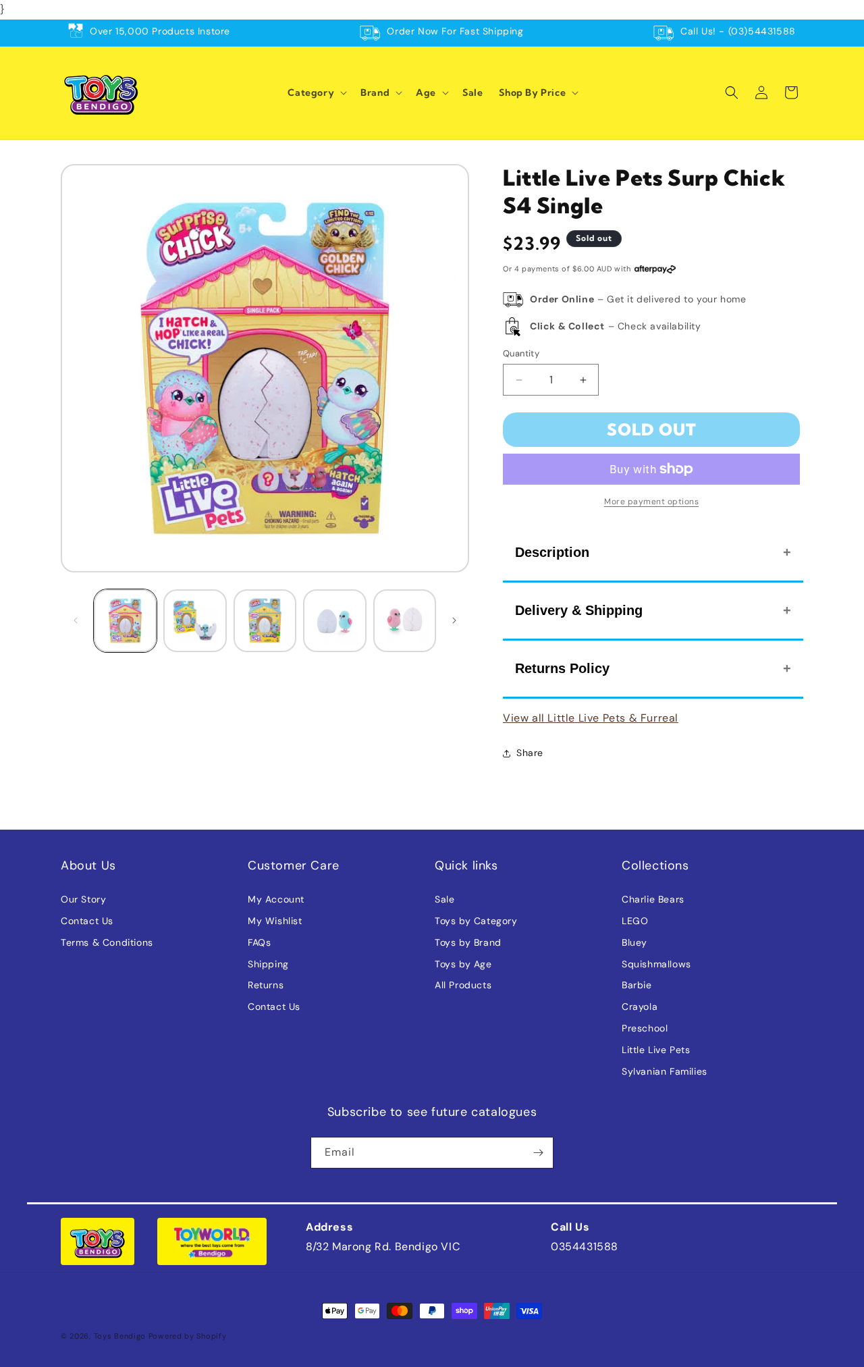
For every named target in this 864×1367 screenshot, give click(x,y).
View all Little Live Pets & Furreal (590, 718)
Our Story (83, 899)
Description (552, 552)
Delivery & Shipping (579, 610)
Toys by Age (463, 964)
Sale (444, 899)
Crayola (639, 1006)
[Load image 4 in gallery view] (334, 620)
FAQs (259, 942)
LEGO (635, 921)
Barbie (637, 985)
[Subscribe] (538, 1153)
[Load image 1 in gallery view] (125, 620)
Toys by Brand (468, 942)
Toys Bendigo (120, 1336)
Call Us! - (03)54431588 (738, 31)
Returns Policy (562, 668)
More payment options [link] (651, 501)
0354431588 (584, 1246)
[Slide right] (454, 620)
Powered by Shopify (187, 1336)
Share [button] (529, 753)
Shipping (268, 964)
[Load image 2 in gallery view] (194, 620)
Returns (266, 985)
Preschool (645, 1028)
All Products (463, 985)
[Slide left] (75, 620)
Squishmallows (656, 964)
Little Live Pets (656, 1050)
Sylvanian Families (664, 1071)
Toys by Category (476, 921)
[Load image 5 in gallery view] (404, 620)
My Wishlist (275, 921)
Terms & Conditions (107, 942)
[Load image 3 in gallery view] (265, 620)
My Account (276, 899)
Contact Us (87, 921)
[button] (315, 92)
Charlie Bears (653, 899)
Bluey (634, 942)
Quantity (521, 353)
